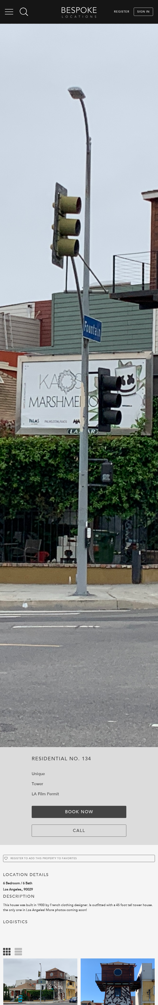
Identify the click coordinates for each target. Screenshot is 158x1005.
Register (121, 11)
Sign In (143, 11)
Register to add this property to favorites (43, 858)
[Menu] (9, 12)
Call (79, 830)
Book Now (79, 811)
